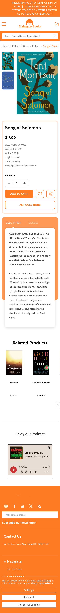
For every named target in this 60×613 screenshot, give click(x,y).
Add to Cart (19, 193)
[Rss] (39, 506)
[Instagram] (6, 506)
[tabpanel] (14, 380)
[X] (31, 506)
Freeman (14, 382)
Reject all (29, 597)
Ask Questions (30, 205)
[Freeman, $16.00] (14, 362)
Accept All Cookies (29, 604)
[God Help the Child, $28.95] (41, 362)
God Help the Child (41, 382)
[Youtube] (22, 506)
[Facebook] (14, 506)
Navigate (14, 561)
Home (5, 46)
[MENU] (4, 24)
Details (33, 222)
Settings (29, 590)
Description (13, 222)
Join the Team (14, 569)
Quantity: (10, 175)
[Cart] (57, 24)
